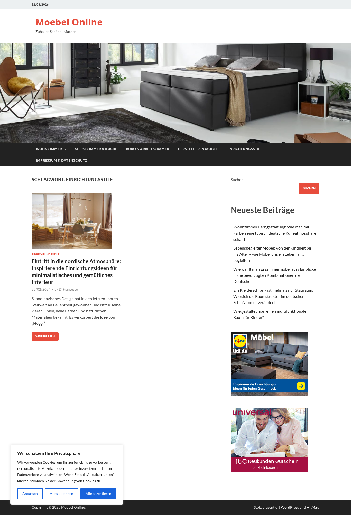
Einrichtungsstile (244, 149)
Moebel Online (69, 22)
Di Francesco (68, 289)
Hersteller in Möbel (198, 149)
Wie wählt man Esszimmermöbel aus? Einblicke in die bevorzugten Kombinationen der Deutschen (274, 275)
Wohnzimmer (49, 149)
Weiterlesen (43, 335)
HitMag (313, 507)
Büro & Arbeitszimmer (147, 149)
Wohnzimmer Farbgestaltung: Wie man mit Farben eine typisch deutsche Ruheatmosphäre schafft (274, 233)
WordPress (290, 507)
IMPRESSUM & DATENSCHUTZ (61, 160)
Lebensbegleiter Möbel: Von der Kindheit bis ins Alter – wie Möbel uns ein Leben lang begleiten (272, 254)
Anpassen (30, 493)
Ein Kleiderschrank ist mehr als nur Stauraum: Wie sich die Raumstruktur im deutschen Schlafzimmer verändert (273, 296)
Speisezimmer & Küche (96, 149)
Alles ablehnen (61, 493)
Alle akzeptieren (98, 493)
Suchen (237, 179)
